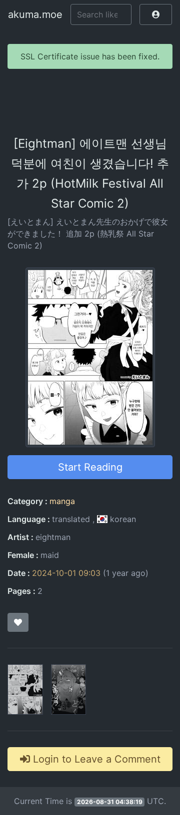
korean (122, 519)
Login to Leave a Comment (95, 759)
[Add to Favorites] (18, 622)
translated (71, 519)
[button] (156, 14)
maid (49, 555)
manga (62, 501)
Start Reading (90, 467)
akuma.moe (35, 14)
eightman (53, 537)
